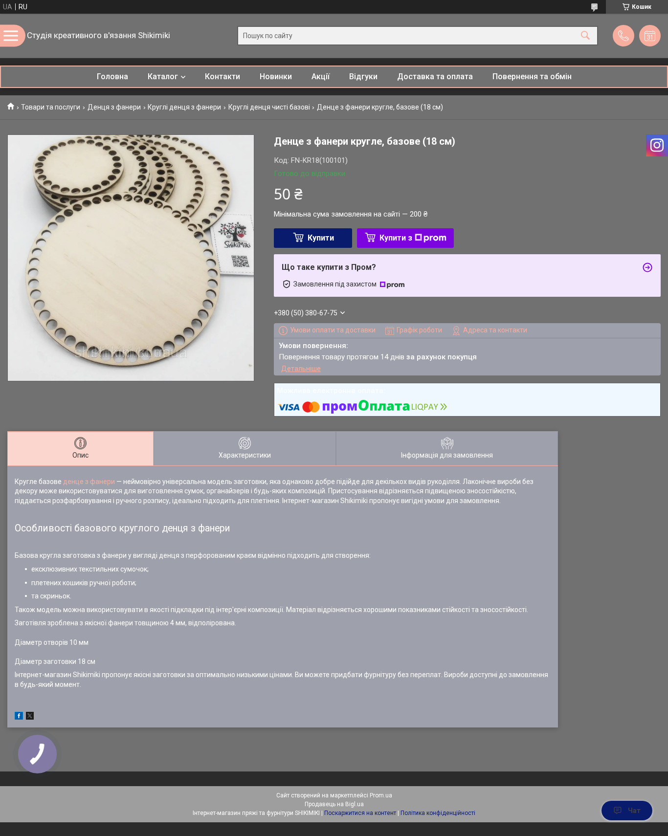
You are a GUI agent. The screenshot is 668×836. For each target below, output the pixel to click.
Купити (321, 237)
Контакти (222, 76)
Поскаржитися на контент (360, 813)
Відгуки (363, 76)
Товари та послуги (50, 107)
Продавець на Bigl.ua (334, 804)
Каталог (163, 76)
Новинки (276, 76)
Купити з (395, 237)
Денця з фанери (114, 107)
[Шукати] (585, 36)
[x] (30, 717)
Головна (112, 76)
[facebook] (19, 717)
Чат (634, 810)
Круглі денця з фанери (184, 107)
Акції (321, 76)
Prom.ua (381, 795)
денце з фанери (89, 481)
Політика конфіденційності (438, 813)
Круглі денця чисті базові (269, 107)
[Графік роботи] (650, 35)
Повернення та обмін (532, 76)
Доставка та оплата (435, 76)
